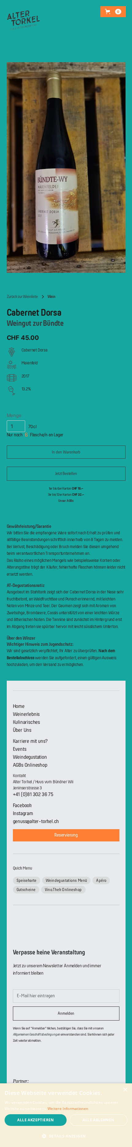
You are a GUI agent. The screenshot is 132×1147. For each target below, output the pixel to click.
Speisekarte (27, 880)
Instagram (23, 813)
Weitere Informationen (68, 1108)
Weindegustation (30, 757)
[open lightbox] (66, 167)
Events (19, 749)
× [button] (125, 1090)
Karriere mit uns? (30, 741)
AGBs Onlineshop (30, 765)
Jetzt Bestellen (66, 473)
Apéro (101, 880)
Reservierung (66, 835)
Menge (14, 415)
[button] (113, 11)
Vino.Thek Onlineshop (63, 889)
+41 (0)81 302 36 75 (33, 794)
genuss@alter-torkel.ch (36, 821)
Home (19, 706)
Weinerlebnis (26, 714)
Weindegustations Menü (66, 880)
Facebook (22, 805)
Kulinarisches (26, 722)
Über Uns (22, 730)
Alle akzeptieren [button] (35, 1120)
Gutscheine (26, 889)
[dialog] (66, 1115)
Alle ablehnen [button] (98, 1120)
